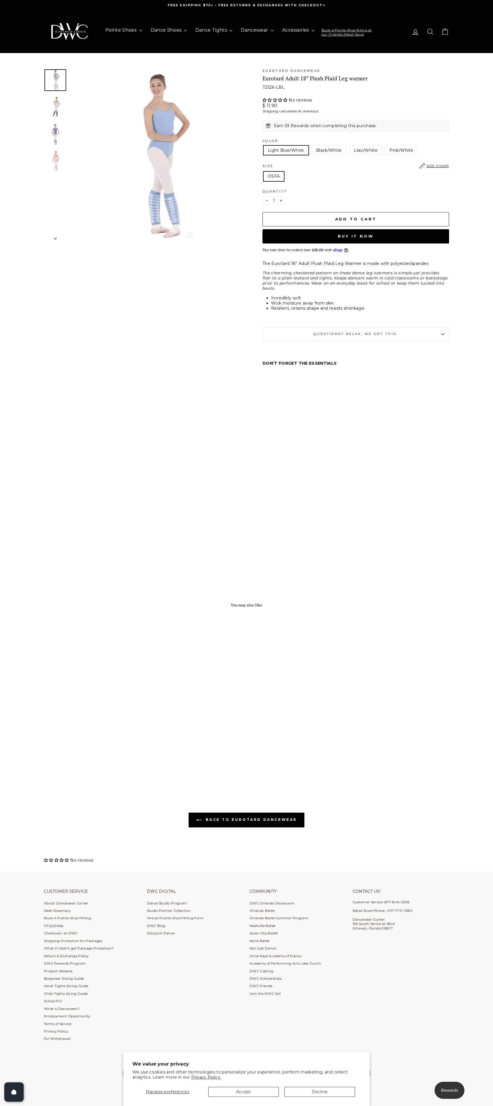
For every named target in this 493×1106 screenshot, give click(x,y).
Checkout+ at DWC (61, 933)
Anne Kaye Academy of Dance (275, 956)
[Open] (14, 1092)
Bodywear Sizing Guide (64, 978)
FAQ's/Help (54, 926)
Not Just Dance (263, 948)
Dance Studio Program (167, 903)
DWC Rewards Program (65, 963)
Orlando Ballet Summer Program (279, 918)
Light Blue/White (286, 150)
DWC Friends (261, 986)
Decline (320, 1091)
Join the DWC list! (265, 993)
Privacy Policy (56, 1031)
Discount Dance (161, 933)
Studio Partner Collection (169, 910)
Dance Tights (211, 30)
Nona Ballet (260, 941)
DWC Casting (262, 971)
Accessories (296, 30)
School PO (53, 1001)
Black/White (329, 150)
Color (270, 141)
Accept (243, 1091)
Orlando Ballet (262, 910)
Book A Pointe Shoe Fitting (67, 918)
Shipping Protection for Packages (73, 941)
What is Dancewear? (62, 1008)
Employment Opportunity (67, 1016)
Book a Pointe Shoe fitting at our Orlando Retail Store (347, 32)
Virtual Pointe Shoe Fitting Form (175, 918)
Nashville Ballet (263, 926)
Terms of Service (58, 1024)
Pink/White (401, 150)
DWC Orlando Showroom (272, 903)
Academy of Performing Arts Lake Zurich (285, 963)
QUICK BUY (92, 755)
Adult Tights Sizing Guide (66, 986)
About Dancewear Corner (66, 903)
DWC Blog (156, 926)
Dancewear (255, 30)
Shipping (270, 111)
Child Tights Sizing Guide (66, 993)
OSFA (274, 176)
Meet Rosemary (57, 910)
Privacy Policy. (206, 1077)
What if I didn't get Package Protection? (79, 948)
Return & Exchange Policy (66, 956)
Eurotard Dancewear (291, 71)
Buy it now (356, 236)
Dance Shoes (167, 30)
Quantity (274, 191)
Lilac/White (365, 150)
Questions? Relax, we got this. (356, 334)
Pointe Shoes (121, 30)
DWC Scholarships (266, 978)
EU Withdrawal (57, 1038)
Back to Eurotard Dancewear (250, 819)
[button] (275, 100)
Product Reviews (58, 971)
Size (355, 166)
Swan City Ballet (264, 933)
